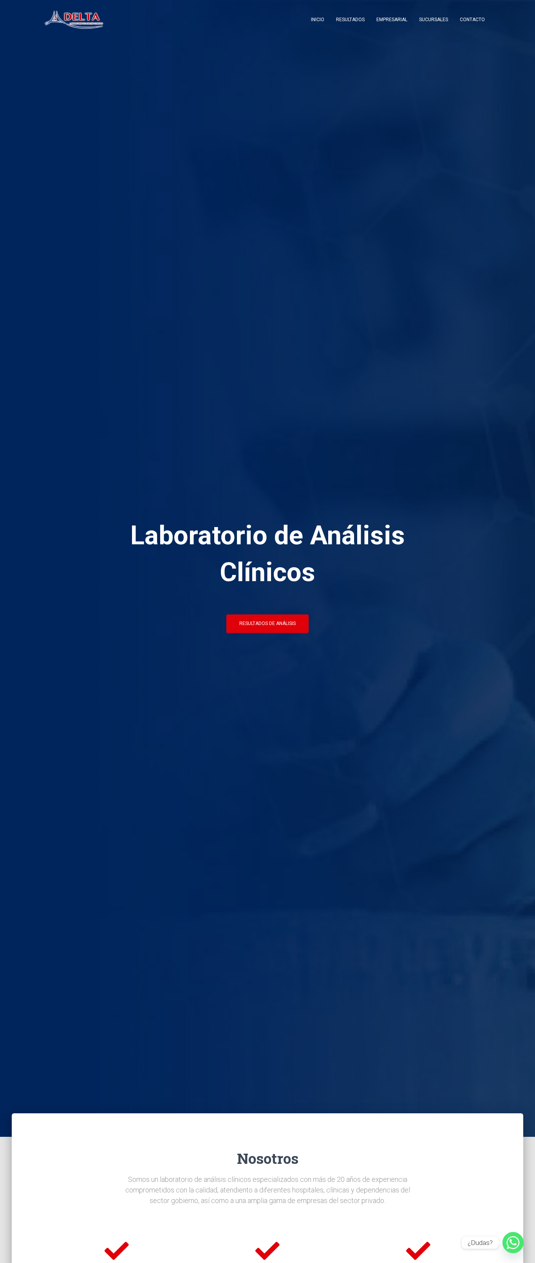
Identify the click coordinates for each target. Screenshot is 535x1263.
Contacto (472, 19)
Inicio (317, 19)
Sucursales (433, 19)
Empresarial (391, 19)
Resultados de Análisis (267, 623)
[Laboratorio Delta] (73, 19)
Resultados (350, 19)
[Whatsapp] (513, 1242)
